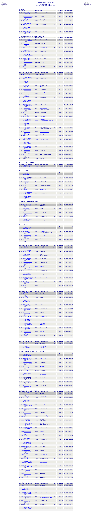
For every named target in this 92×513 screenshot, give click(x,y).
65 (23, 247)
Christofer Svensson (28, 55)
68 (23, 274)
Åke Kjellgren (27, 20)
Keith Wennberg (27, 492)
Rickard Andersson (28, 65)
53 (23, 181)
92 (23, 397)
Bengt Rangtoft (27, 142)
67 (23, 285)
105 (23, 435)
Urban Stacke (27, 54)
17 (23, 47)
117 (23, 489)
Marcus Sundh (27, 74)
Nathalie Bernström (28, 493)
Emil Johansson (27, 274)
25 (23, 108)
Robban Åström (27, 132)
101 (23, 424)
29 (23, 104)
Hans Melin (26, 240)
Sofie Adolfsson (27, 236)
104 (23, 454)
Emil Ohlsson (27, 385)
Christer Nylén (27, 151)
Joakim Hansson (27, 476)
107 (23, 450)
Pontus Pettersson (28, 507)
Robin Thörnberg (27, 23)
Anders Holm (26, 174)
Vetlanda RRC (43, 235)
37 (23, 154)
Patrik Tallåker (27, 465)
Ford (36, 277)
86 (23, 370)
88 (23, 374)
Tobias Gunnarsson (28, 213)
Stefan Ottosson (27, 235)
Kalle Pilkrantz (27, 197)
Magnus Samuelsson (28, 284)
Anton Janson (27, 300)
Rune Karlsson (27, 150)
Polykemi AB (42, 435)
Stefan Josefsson (27, 216)
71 (23, 301)
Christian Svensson (28, 111)
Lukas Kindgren (27, 12)
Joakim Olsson (27, 420)
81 (23, 343)
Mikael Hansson (27, 477)
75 (23, 320)
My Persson (26, 455)
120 (23, 500)
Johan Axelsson (27, 308)
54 (23, 185)
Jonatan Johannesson (28, 16)
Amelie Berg (26, 220)
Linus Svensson (27, 342)
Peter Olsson (26, 489)
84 (23, 362)
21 (23, 66)
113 (23, 458)
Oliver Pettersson (27, 31)
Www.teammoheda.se (44, 132)
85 (23, 358)
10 (23, 220)
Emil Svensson (27, 189)
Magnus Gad (26, 208)
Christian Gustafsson (28, 423)
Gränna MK (42, 320)
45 (23, 146)
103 (23, 420)
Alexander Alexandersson (29, 369)
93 (23, 393)
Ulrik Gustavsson (27, 101)
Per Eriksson (26, 211)
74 (23, 312)
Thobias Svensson (28, 227)
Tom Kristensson (27, 204)
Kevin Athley (26, 401)
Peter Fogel (26, 44)
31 (23, 116)
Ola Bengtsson (27, 188)
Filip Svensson (27, 419)
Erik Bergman (27, 231)
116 (23, 496)
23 (23, 58)
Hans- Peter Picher (28, 466)
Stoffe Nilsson (27, 39)
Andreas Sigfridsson (28, 462)
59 (23, 258)
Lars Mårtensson (27, 119)
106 (23, 431)
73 (23, 323)
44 (23, 135)
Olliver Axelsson (27, 315)
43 (23, 120)
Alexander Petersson (28, 365)
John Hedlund (27, 301)
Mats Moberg (26, 96)
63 (23, 262)
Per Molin (26, 488)
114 (23, 473)
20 (23, 55)
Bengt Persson (27, 416)
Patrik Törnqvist (27, 143)
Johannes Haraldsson (28, 277)
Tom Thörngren (27, 501)
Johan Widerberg (27, 485)
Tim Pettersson (27, 32)
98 (23, 443)
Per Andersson (27, 47)
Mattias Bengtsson (28, 105)
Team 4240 (42, 324)
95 (23, 412)
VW (36, 235)
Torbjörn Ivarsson (27, 413)
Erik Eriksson (27, 246)
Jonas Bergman (27, 93)
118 (23, 492)
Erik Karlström (27, 292)
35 (23, 97)
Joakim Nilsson (27, 297)
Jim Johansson (27, 273)
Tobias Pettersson (28, 19)
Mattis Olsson (27, 73)
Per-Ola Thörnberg (28, 24)
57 (23, 266)
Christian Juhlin (27, 411)
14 (23, 228)
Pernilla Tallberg (27, 355)
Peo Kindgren (27, 13)
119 (23, 508)
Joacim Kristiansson (28, 115)
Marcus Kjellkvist (27, 442)
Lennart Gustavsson (28, 192)
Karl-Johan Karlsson (28, 405)
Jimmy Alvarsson (27, 250)
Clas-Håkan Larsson (28, 469)
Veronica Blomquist (28, 461)
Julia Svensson (27, 343)
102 (23, 408)
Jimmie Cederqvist (28, 262)
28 (23, 89)
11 (23, 216)
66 (23, 270)
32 (23, 78)
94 (23, 404)
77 (23, 327)
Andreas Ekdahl (27, 316)
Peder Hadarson (27, 127)
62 (23, 277)
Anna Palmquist (27, 66)
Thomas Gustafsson (28, 62)
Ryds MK (42, 431)
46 (23, 139)
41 (23, 112)
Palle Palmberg (27, 335)
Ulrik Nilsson (26, 434)
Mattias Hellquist (27, 458)
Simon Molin (26, 409)
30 (23, 82)
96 (23, 427)
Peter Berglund (27, 139)
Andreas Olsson (27, 496)
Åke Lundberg (27, 313)
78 (23, 308)
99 (23, 401)
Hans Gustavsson (27, 165)
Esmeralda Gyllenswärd (29, 267)
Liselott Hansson (27, 120)
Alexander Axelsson (28, 427)
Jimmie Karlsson (27, 431)
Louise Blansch (27, 428)
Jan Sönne (26, 182)
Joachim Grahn (27, 46)
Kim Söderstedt (27, 309)
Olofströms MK (43, 189)
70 (23, 297)
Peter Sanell (26, 181)
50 (23, 189)
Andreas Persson (27, 415)
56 (23, 197)
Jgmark (41, 86)
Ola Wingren (26, 304)
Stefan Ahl (26, 86)
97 (23, 439)
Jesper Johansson (28, 40)
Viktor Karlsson (27, 254)
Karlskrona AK (43, 346)
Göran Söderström (28, 363)
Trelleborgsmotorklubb (44, 508)
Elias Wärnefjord (27, 386)
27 (23, 85)
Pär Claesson (27, 259)
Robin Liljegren (27, 367)
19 (23, 43)
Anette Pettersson (28, 17)
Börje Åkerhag (27, 438)
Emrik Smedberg (27, 265)
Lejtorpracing (42, 135)
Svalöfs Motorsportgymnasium (46, 120)
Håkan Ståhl (26, 123)
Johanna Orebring (27, 63)
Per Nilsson (26, 435)
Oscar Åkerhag (27, 439)
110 (23, 465)
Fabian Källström (27, 209)
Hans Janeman (27, 166)
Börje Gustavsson (27, 184)
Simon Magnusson (28, 404)
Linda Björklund (27, 320)
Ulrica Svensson (27, 359)
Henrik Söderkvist (27, 109)
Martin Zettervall (27, 474)
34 (23, 131)
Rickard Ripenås (27, 154)
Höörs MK (42, 331)
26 (23, 93)
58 (23, 251)
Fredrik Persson (27, 453)
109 (23, 477)
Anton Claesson (27, 258)
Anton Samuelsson (28, 269)
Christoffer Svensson (28, 247)
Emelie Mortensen (28, 113)
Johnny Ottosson (27, 323)
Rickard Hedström (27, 451)
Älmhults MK (42, 92)
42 (23, 143)
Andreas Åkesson (27, 100)
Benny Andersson (27, 332)
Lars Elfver (26, 28)
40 (23, 123)
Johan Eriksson (27, 393)
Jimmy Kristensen (28, 281)
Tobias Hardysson (27, 135)
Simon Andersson (27, 373)
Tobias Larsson (27, 470)
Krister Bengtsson (27, 358)
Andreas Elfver (27, 27)
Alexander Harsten (28, 147)
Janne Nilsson (27, 270)
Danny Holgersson (28, 278)
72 (23, 304)
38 (23, 127)
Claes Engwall (27, 58)
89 (23, 366)
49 (23, 174)
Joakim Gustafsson (28, 370)
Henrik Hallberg (27, 228)
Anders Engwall (27, 59)
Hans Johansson (27, 104)
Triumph (37, 508)
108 (23, 469)
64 (23, 281)
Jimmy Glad (26, 374)
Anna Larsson (27, 282)
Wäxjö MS (42, 62)
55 (23, 193)
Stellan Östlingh (27, 196)
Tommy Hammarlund (28, 472)
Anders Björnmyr (27, 116)
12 (23, 235)
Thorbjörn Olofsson (28, 97)
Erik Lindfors (26, 255)
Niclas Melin (26, 238)
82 (23, 347)
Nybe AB (42, 93)
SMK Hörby (42, 116)
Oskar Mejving (27, 424)
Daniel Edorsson (27, 90)
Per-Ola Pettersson (28, 215)
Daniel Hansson (27, 446)
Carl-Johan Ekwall (27, 251)
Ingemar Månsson (27, 219)
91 (23, 385)
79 (23, 331)
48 (23, 166)
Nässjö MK (42, 423)
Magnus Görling (27, 153)
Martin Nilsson (27, 457)
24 (23, 74)
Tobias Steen (26, 397)
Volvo (36, 120)
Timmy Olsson (27, 328)
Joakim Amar (26, 347)
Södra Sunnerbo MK (44, 139)
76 (23, 335)
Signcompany (43, 397)
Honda (36, 266)
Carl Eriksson (27, 263)
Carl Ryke (26, 346)
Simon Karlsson (27, 392)
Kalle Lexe (26, 82)
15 (23, 239)
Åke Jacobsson (27, 50)
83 (23, 355)
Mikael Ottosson (27, 205)
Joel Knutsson (27, 447)
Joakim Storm (27, 128)
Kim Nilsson (26, 296)
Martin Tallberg (27, 354)
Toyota (36, 166)
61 (23, 255)
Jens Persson (27, 327)
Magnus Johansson (28, 92)
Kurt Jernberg (27, 193)
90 (23, 381)
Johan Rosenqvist (27, 331)
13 (23, 231)
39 (23, 150)
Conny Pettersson (27, 504)
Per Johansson (27, 381)
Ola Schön (26, 484)
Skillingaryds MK (43, 108)
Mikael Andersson (27, 138)
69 (23, 293)
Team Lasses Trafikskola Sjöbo (46, 416)
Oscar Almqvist (27, 293)
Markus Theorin (27, 108)
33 (23, 101)
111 (23, 462)
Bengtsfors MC (43, 374)
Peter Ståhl (26, 124)
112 (23, 446)
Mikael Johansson (28, 78)
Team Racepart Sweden (45, 240)
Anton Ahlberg (27, 400)
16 (23, 39)
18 (23, 51)
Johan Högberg (27, 450)
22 (23, 62)
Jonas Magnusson (28, 324)
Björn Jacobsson (27, 178)
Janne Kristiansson (28, 131)
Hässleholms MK (43, 277)
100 (23, 416)
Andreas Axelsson (28, 362)
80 (23, 316)
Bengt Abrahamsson (28, 43)
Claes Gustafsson (27, 319)
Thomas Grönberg (27, 77)
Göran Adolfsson (27, 134)
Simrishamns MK (43, 47)
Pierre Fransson (27, 89)
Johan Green (26, 85)
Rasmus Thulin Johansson (29, 408)
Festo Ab (42, 347)
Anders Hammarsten (28, 51)
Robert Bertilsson (27, 334)
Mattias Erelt (26, 311)
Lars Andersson (27, 305)
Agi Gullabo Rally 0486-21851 (46, 497)
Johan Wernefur (27, 499)
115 (23, 485)
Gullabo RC (42, 366)
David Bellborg (27, 81)
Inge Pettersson (27, 443)
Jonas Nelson (27, 173)
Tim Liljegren (26, 396)
